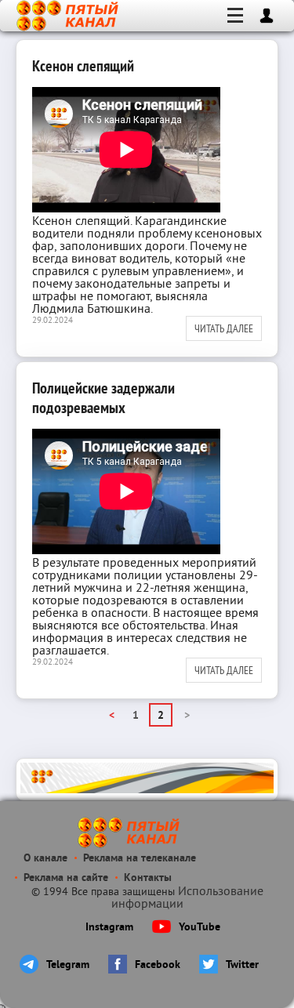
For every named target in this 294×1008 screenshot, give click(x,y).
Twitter (242, 965)
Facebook (157, 965)
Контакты (148, 878)
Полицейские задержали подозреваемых (103, 398)
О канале (45, 858)
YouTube (199, 927)
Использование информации (187, 898)
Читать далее (223, 328)
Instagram (109, 927)
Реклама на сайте (66, 878)
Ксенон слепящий (83, 66)
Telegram (67, 965)
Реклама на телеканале (139, 858)
